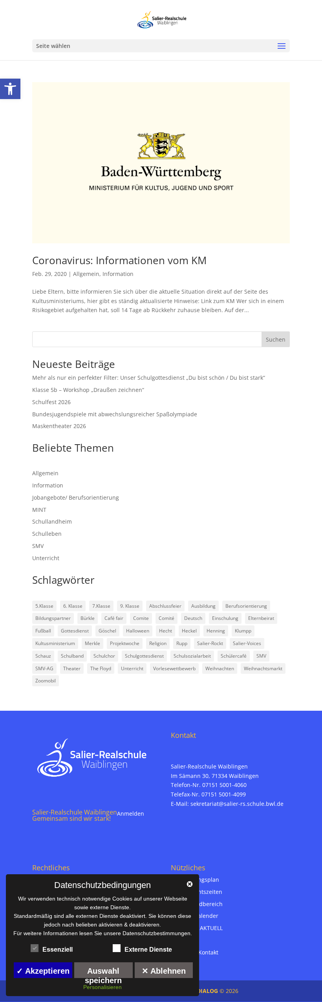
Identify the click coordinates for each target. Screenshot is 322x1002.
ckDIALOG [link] (205, 991)
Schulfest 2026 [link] (51, 402)
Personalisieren (102, 987)
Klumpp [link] (243, 630)
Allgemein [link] (86, 274)
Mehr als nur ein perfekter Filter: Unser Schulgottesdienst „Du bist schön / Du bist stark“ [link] (148, 377)
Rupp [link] (181, 643)
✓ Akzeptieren (43, 971)
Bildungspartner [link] (53, 618)
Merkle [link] (92, 643)
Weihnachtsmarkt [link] (263, 668)
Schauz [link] (43, 656)
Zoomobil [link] (45, 680)
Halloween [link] (137, 630)
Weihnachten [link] (219, 668)
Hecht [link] (165, 630)
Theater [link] (71, 668)
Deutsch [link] (193, 618)
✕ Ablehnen (164, 971)
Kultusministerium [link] (55, 643)
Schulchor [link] (104, 656)
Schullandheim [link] (52, 521)
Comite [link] (141, 618)
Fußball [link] (43, 630)
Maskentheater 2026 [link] (59, 426)
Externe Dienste (148, 949)
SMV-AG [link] (44, 668)
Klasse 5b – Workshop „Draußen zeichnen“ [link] (88, 389)
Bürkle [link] (87, 618)
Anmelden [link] (130, 813)
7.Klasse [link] (101, 606)
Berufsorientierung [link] (246, 606)
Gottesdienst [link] (75, 630)
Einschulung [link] (225, 618)
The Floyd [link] (100, 668)
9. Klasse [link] (129, 606)
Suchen (275, 339)
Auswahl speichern (103, 972)
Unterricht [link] (45, 558)
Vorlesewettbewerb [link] (174, 668)
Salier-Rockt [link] (210, 643)
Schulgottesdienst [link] (144, 656)
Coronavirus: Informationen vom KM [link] (119, 260)
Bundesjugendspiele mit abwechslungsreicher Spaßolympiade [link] (114, 414)
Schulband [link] (72, 656)
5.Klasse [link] (44, 606)
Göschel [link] (107, 630)
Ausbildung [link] (203, 606)
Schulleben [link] (47, 533)
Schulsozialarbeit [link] (192, 656)
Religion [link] (157, 643)
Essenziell (57, 949)
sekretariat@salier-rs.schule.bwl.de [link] (237, 803)
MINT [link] (39, 509)
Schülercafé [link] (234, 656)
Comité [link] (166, 618)
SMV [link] (38, 546)
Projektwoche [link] (124, 643)
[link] (10, 89)
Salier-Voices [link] (247, 643)
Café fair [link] (113, 618)
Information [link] (118, 274)
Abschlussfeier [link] (165, 606)
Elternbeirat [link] (261, 618)
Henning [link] (216, 630)
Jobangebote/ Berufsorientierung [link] (75, 497)
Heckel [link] (189, 630)
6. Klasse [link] (72, 606)
